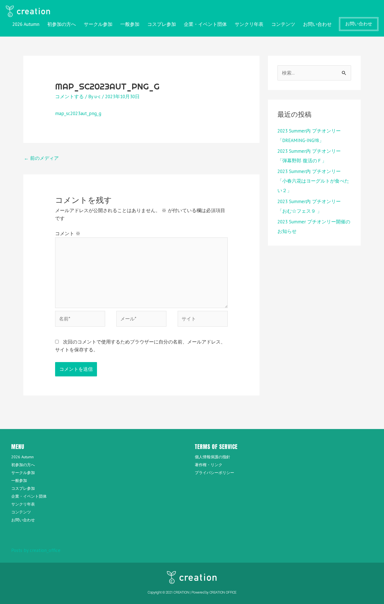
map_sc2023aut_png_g (78, 113)
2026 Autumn (25, 24)
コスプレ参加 (161, 24)
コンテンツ (283, 24)
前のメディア (41, 158)
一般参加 (129, 24)
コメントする (69, 96)
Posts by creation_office (35, 550)
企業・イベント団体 (205, 24)
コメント (67, 233)
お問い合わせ (317, 24)
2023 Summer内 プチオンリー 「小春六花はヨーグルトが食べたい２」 (313, 181)
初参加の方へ (61, 24)
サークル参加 (98, 24)
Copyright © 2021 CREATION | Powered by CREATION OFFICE (192, 592)
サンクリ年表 (249, 24)
